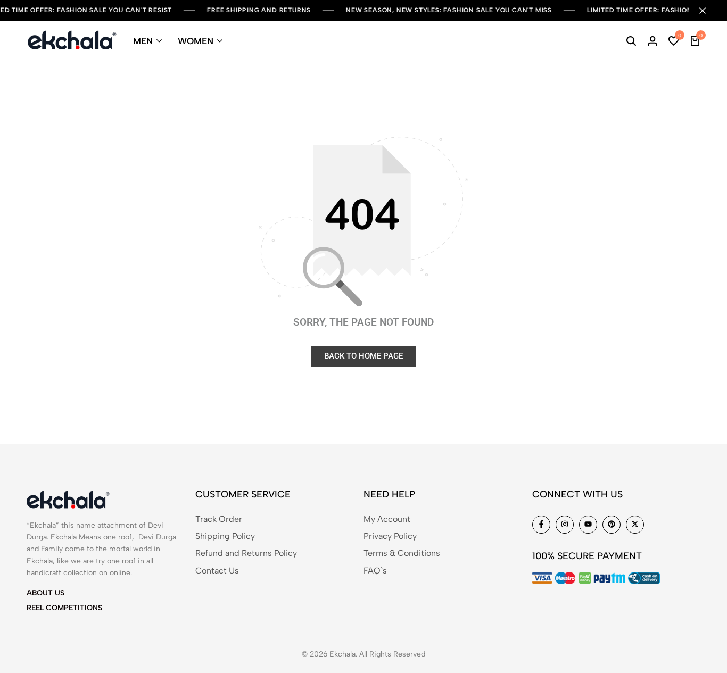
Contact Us (217, 571)
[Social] (541, 525)
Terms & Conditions (401, 553)
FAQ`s (375, 571)
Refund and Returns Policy (246, 553)
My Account (386, 519)
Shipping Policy (225, 536)
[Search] (631, 41)
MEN (143, 41)
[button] (673, 41)
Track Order (218, 519)
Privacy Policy (390, 536)
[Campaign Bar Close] (708, 10)
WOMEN (195, 41)
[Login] (652, 41)
